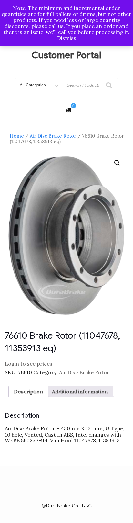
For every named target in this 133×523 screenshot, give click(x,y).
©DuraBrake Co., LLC (66, 506)
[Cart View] (68, 110)
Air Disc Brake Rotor (53, 136)
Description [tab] (28, 391)
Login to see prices (28, 363)
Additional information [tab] (80, 391)
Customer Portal (66, 55)
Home (17, 136)
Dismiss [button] (66, 38)
